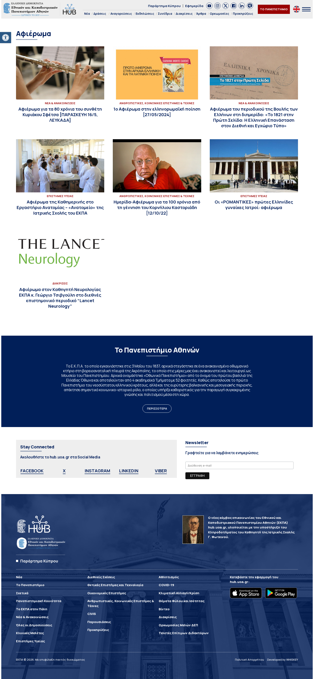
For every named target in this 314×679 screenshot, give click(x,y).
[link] (5, 37)
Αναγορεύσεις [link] (121, 14)
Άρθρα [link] (201, 14)
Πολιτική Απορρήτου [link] (249, 659)
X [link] (64, 471)
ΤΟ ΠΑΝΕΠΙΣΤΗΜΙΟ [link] (274, 9)
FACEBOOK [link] (32, 471)
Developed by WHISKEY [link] (282, 659)
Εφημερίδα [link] (194, 5)
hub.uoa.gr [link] (239, 581)
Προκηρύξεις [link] (243, 14)
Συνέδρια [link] (165, 14)
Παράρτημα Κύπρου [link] (164, 5)
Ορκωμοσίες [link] (219, 14)
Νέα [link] (87, 14)
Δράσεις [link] (100, 14)
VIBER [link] (161, 471)
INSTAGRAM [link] (97, 471)
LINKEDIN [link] (128, 471)
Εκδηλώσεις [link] (145, 14)
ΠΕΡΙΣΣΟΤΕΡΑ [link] (157, 408)
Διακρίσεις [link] (184, 14)
